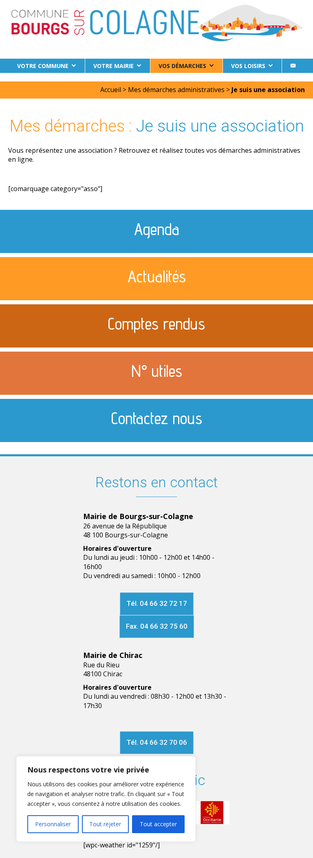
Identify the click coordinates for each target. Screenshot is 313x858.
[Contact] (293, 66)
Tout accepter (158, 824)
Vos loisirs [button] (248, 66)
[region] (106, 799)
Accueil (110, 89)
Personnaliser (53, 824)
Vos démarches (182, 66)
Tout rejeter (105, 824)
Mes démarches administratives (176, 89)
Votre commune (42, 66)
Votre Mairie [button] (113, 66)
